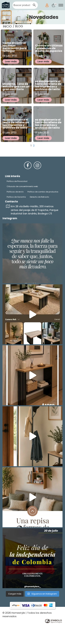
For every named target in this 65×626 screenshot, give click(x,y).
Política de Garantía (16, 197)
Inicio (7, 26)
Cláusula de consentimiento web (22, 186)
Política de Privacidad (17, 181)
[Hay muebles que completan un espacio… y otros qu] (32, 314)
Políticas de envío (15, 191)
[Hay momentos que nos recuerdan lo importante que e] (32, 253)
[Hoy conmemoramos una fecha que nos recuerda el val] (32, 558)
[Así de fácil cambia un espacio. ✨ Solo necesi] (32, 436)
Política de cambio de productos (43, 191)
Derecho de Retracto (39, 197)
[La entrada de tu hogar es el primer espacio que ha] (32, 375)
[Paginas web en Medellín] (53, 621)
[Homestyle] (6, 5)
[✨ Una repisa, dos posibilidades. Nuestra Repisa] (32, 497)
